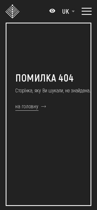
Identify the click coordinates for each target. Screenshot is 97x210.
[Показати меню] (87, 11)
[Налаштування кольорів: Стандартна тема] (52, 11)
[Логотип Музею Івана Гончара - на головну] (12, 11)
